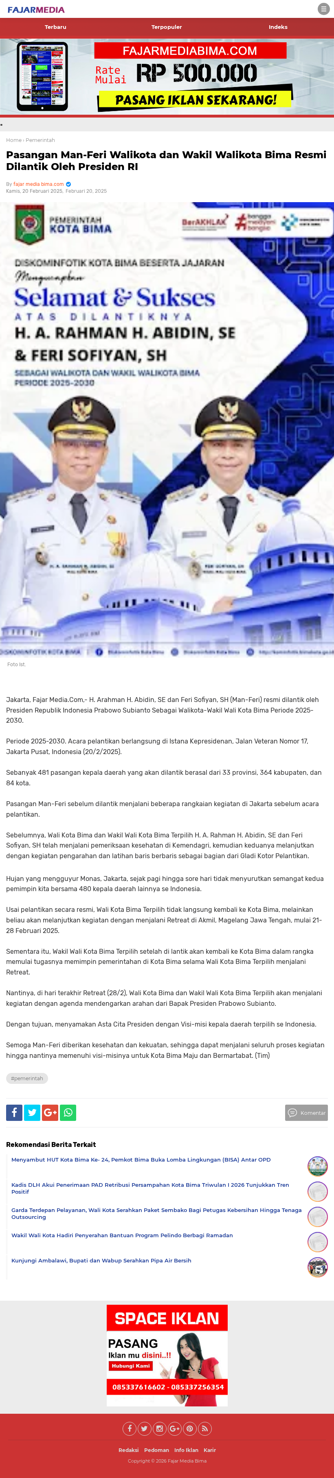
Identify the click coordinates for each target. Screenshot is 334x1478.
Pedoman (156, 1450)
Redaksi (129, 1450)
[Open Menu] (324, 9)
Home (14, 140)
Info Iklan (186, 1450)
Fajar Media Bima (187, 1461)
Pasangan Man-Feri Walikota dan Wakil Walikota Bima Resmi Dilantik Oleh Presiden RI (166, 160)
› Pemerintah (39, 140)
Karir (210, 1450)
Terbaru (55, 27)
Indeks (278, 27)
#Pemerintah (27, 1078)
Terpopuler (167, 27)
